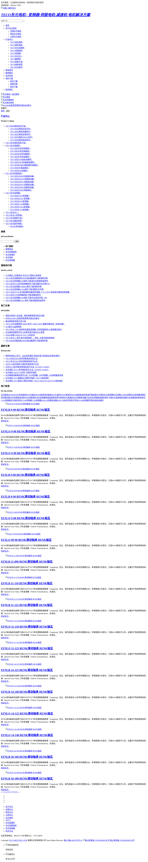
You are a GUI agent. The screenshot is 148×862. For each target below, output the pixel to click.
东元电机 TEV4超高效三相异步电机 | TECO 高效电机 (27, 378)
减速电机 (134, 398)
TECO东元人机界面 (14, 215)
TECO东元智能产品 (14, 218)
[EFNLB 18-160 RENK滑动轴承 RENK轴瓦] (24, 751)
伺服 (142, 395)
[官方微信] (8, 8)
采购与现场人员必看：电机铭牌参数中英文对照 (25, 316)
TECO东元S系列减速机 (20, 151)
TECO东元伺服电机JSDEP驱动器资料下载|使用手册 (27, 278)
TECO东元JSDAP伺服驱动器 (22, 179)
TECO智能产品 (16, 62)
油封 (83, 395)
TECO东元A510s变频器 (20, 207)
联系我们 (9, 90)
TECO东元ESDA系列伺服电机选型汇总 (22, 359)
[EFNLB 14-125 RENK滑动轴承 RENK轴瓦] (24, 664)
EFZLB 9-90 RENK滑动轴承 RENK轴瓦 (25, 496)
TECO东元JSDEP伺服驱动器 (22, 176)
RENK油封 (55, 395)
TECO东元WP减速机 (19, 171)
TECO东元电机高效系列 (20, 140)
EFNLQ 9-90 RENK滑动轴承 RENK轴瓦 (25, 453)
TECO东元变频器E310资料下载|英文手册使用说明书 (27, 281)
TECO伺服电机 (16, 51)
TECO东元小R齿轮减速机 (21, 159)
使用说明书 (55, 398)
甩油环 (88, 395)
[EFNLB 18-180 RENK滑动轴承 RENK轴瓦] (24, 773)
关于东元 (9, 807)
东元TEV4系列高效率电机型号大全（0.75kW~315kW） (28, 367)
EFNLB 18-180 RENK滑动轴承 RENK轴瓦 (27, 778)
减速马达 (126, 398)
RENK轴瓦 (30, 395)
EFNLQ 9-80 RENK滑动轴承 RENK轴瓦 (25, 431)
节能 (90, 400)
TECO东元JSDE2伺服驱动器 (22, 187)
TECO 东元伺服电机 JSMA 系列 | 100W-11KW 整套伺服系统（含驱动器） (35, 324)
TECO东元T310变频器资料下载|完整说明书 (23, 295)
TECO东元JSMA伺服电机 (21, 190)
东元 (3, 395)
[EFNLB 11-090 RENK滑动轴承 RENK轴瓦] (23, 556)
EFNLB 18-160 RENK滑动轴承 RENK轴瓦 (27, 756)
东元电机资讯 (16, 400)
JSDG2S (60, 400)
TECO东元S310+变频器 (20, 199)
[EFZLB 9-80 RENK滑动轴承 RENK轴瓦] (22, 469)
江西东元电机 (15, 37)
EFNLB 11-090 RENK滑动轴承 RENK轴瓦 (27, 561)
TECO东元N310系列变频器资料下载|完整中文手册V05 (28, 284)
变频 (62, 398)
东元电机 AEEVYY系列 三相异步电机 (21, 372)
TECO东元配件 (16, 67)
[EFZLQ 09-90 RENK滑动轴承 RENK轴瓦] (23, 534)
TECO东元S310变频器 (19, 201)
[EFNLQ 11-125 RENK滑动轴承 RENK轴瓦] (24, 642)
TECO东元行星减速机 (19, 168)
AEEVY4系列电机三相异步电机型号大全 (22, 364)
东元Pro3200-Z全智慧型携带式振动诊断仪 (22, 318)
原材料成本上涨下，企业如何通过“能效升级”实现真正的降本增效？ (33, 356)
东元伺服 (117, 395)
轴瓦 (6, 395)
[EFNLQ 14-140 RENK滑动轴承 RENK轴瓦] (24, 729)
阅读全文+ (5, 421)
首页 (7, 25)
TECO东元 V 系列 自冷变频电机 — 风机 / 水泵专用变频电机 (30, 338)
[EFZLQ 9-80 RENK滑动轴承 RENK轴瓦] (23, 512)
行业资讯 (89, 398)
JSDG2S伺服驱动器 (49, 400)
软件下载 (14, 87)
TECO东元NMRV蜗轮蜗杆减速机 (24, 165)
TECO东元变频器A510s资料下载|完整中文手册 (24, 289)
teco (122, 395)
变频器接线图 (45, 398)
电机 (23, 398)
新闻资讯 (9, 70)
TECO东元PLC (16, 56)
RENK (11, 395)
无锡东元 (9, 809)
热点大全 (9, 831)
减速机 (102, 398)
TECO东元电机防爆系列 (20, 132)
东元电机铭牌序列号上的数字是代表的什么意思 (25, 332)
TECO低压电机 (16, 42)
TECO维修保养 (16, 64)
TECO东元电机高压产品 (16, 143)
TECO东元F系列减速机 (20, 157)
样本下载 (14, 81)
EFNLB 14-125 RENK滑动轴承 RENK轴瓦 (27, 670)
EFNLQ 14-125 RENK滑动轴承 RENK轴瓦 (27, 713)
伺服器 (96, 398)
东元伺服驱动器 (79, 398)
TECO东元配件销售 (14, 224)
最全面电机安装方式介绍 (16, 321)
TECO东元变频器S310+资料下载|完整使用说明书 (25, 300)
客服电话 (9, 249)
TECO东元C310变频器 (20, 204)
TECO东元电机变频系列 (20, 134)
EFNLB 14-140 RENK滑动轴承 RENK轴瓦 (27, 691)
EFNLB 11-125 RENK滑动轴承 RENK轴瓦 (27, 605)
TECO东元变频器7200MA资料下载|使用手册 (24, 287)
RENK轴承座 (76, 395)
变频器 (137, 395)
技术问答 (9, 76)
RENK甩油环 (65, 395)
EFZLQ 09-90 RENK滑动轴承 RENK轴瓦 (26, 539)
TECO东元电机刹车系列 (20, 129)
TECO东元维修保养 (14, 221)
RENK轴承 (39, 395)
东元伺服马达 (129, 395)
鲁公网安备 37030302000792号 (121, 840)
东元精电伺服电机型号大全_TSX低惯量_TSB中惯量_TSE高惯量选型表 (34, 375)
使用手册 (14, 84)
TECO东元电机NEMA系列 (21, 137)
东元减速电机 (117, 398)
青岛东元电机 (15, 34)
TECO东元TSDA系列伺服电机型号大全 (22, 361)
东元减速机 (10, 255)
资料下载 (9, 78)
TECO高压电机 (16, 45)
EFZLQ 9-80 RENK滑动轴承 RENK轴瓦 (25, 518)
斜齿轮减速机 (97, 400)
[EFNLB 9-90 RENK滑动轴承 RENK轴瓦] (23, 404)
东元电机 (9, 257)
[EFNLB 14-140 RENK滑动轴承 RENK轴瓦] (24, 686)
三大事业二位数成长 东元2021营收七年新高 (23, 275)
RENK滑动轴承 (17, 226)
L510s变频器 (27, 400)
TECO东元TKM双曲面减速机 (22, 162)
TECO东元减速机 (17, 48)
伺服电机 (17, 398)
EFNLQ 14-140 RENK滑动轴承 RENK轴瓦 (27, 735)
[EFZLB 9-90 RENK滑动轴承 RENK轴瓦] (22, 491)
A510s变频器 (83, 400)
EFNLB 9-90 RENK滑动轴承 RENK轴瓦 (25, 409)
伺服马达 (10, 398)
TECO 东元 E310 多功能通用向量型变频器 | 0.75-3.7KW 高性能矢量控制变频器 (37, 292)
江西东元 (9, 815)
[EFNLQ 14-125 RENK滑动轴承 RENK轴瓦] (24, 708)
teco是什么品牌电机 (14, 327)
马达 (38, 398)
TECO (8, 820)
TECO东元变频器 (13, 193)
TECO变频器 (15, 53)
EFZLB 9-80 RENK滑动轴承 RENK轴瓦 (25, 474)
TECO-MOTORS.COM (18, 840)
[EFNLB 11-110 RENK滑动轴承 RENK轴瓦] (23, 577)
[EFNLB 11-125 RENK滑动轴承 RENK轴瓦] (23, 599)
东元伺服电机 (11, 252)
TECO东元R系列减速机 (20, 148)
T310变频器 (36, 400)
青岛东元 (9, 812)
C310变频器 (6, 400)
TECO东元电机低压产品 (16, 126)
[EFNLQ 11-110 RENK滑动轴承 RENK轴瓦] (23, 621)
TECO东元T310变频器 (20, 196)
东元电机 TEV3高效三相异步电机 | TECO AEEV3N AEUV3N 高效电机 (34, 381)
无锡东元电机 (15, 31)
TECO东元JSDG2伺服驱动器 (22, 185)
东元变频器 (10, 260)
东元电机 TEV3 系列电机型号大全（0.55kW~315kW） (27, 370)
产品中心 (9, 39)
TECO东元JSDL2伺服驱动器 (22, 182)
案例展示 (9, 73)
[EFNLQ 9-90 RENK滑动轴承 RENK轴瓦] (23, 447)
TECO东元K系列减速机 (20, 154)
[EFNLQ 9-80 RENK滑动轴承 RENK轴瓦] (23, 426)
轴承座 (94, 395)
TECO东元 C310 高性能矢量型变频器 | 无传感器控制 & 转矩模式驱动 (34, 329)
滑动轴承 (47, 395)
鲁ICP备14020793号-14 (73, 840)
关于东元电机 (11, 28)
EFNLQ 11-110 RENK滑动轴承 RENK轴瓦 (27, 626)
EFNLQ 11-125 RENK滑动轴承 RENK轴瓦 (27, 648)
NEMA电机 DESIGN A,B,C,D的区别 (20, 335)
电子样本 (74, 400)
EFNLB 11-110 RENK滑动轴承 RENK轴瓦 (26, 583)
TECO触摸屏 (15, 59)
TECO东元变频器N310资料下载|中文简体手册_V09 (26, 298)
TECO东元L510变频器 (20, 210)
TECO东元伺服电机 (14, 173)
